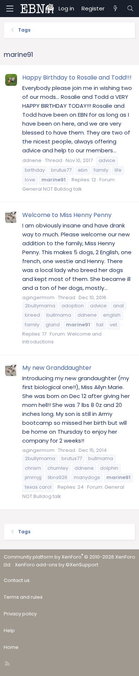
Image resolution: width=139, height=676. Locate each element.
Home (11, 647)
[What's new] (115, 8)
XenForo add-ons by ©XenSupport (56, 564)
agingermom (38, 297)
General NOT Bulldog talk (52, 189)
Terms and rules (23, 597)
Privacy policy (20, 613)
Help (9, 630)
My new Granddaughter (57, 367)
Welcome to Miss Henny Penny (67, 215)
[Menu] (9, 8)
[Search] (130, 8)
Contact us (17, 580)
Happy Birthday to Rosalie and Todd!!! (77, 77)
